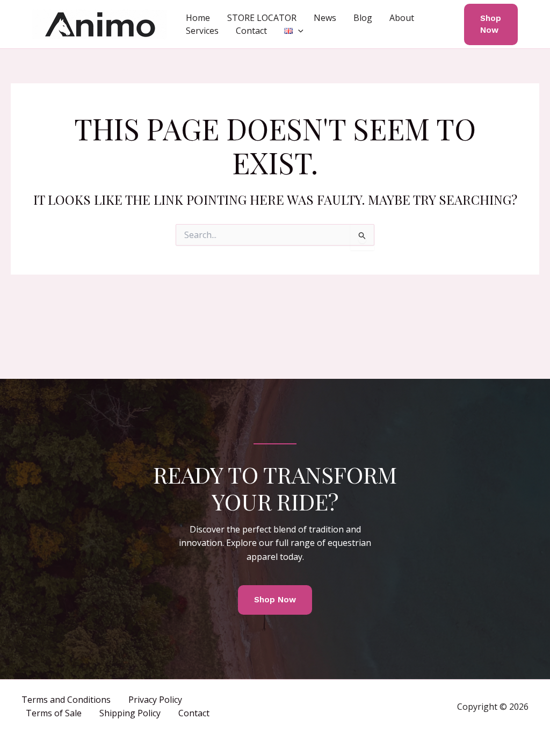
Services (202, 31)
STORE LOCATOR (261, 18)
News (325, 18)
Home (198, 18)
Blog (362, 18)
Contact (251, 31)
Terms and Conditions (66, 700)
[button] (298, 30)
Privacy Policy (155, 700)
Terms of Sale (54, 713)
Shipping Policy (130, 713)
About (401, 18)
